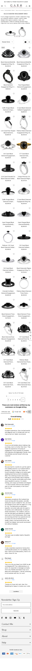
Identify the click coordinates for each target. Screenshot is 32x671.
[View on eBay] (2, 578)
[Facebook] (2, 618)
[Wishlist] (14, 48)
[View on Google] (2, 425)
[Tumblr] (24, 618)
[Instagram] (10, 618)
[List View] (29, 42)
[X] (19, 618)
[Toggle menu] (2, 6)
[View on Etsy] (2, 558)
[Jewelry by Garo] (16, 6)
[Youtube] (15, 618)
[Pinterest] (6, 618)
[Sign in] (26, 6)
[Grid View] (25, 42)
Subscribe (16, 610)
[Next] (23, 400)
